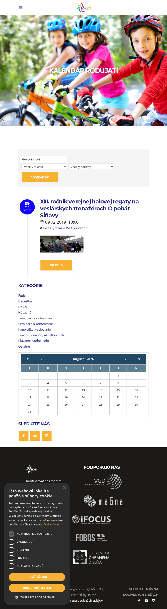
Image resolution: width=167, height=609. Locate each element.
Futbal (22, 295)
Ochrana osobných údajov (83, 600)
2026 (90, 359)
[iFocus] (91, 526)
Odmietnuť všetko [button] (37, 588)
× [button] (64, 487)
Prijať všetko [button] (37, 577)
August (80, 359)
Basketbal (25, 301)
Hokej (22, 307)
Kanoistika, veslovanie (34, 329)
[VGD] (103, 488)
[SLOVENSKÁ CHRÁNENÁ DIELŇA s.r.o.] (91, 563)
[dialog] (37, 544)
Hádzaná (24, 312)
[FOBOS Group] (91, 545)
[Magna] (103, 507)
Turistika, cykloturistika (35, 318)
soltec (91, 594)
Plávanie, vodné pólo (33, 340)
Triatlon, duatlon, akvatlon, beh (41, 335)
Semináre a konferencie (35, 324)
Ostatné (24, 346)
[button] (37, 597)
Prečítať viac (51, 524)
